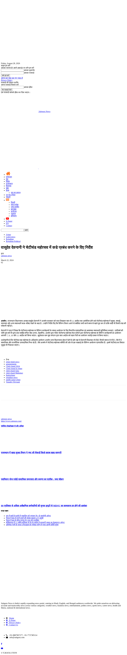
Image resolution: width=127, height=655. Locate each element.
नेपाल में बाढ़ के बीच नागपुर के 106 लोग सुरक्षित (22, 520)
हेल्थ (7, 190)
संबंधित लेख (5, 426)
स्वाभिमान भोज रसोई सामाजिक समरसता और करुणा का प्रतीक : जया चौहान (32, 479)
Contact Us (13, 625)
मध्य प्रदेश (14, 205)
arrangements (11, 364)
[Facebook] (5, 266)
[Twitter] (14, 266)
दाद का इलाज (15, 193)
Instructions (10, 375)
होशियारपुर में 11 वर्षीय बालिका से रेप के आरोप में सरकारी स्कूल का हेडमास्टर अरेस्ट (35, 522)
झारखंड (13, 209)
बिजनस (8, 186)
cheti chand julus (12, 371)
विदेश (8, 181)
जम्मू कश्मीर (15, 207)
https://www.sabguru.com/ (11, 421)
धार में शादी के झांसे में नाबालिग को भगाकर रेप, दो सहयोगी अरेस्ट (28, 516)
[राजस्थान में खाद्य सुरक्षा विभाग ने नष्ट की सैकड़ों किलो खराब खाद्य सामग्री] (14, 448)
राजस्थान (9, 184)
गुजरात (13, 214)
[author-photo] (7, 417)
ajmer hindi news (12, 362)
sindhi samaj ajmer (13, 380)
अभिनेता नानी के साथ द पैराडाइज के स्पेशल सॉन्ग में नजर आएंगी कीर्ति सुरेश (32, 525)
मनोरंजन (9, 177)
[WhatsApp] (32, 266)
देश (7, 179)
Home (11, 618)
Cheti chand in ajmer (14, 368)
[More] (41, 266)
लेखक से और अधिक (16, 426)
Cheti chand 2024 (13, 366)
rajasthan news (11, 377)
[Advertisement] (63, 131)
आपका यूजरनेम (29, 70)
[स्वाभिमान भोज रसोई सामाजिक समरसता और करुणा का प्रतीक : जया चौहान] (14, 474)
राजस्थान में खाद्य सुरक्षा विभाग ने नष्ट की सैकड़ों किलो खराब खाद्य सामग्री (31, 452)
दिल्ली (13, 202)
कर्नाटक (14, 211)
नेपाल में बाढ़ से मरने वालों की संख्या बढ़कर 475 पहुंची (24, 518)
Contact (9, 226)
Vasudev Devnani (13, 382)
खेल (7, 188)
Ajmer (8, 235)
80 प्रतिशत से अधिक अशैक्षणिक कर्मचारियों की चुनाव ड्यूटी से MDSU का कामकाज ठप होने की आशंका (44, 505)
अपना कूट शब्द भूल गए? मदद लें (12, 78)
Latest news (10, 237)
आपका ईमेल (28, 87)
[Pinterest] (23, 266)
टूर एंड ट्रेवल (10, 195)
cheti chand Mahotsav (14, 373)
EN (7, 223)
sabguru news (6, 256)
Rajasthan (10, 239)
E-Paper (9, 221)
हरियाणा (14, 216)
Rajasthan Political (13, 241)
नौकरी (8, 197)
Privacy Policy (6, 80)
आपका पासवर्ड (29, 73)
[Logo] (20, 168)
